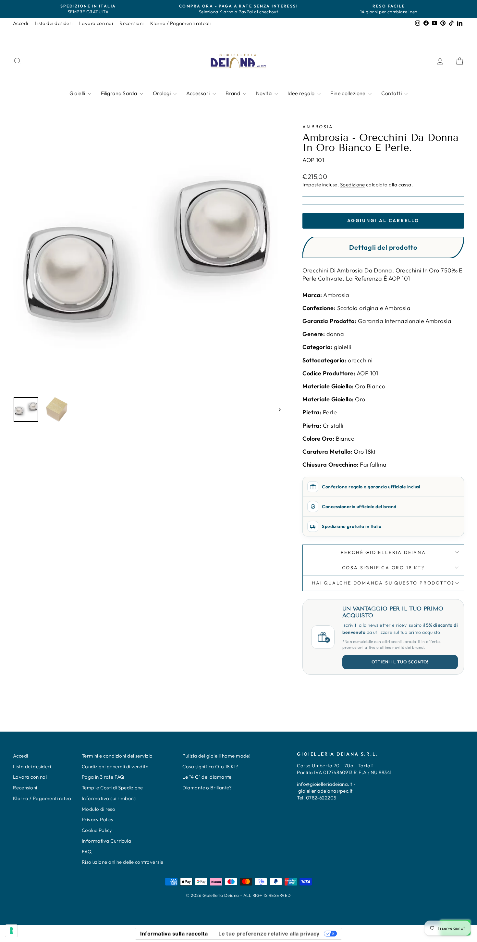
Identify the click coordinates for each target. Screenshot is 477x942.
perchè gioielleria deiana (383, 552)
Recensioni (131, 23)
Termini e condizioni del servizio (117, 756)
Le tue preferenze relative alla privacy (269, 933)
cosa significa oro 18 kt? (383, 568)
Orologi (162, 93)
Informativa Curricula (106, 841)
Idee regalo (301, 93)
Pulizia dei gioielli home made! (216, 756)
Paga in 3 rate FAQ (103, 777)
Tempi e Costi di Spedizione (112, 788)
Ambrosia (317, 127)
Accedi (20, 23)
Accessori (198, 93)
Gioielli (77, 93)
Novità (264, 93)
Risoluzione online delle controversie (123, 862)
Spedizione (352, 185)
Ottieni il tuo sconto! (400, 661)
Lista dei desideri (54, 23)
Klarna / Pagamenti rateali (180, 23)
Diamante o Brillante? (207, 788)
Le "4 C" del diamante (206, 777)
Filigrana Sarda (119, 93)
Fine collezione (348, 93)
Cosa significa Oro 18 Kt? (210, 766)
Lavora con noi (96, 23)
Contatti (392, 93)
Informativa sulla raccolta (174, 933)
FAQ (87, 851)
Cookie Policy (97, 830)
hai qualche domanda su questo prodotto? (383, 583)
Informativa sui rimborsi (109, 798)
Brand (233, 93)
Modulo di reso (98, 809)
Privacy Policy (98, 819)
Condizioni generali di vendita (115, 766)
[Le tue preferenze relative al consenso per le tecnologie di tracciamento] (11, 930)
